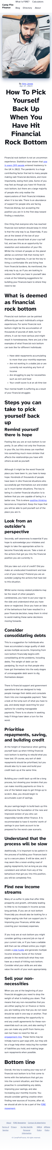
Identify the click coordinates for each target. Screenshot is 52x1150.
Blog (18, 8)
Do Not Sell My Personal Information (27, 1130)
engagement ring (13, 1037)
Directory (27, 8)
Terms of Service (5, 1128)
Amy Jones (27, 84)
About (38, 8)
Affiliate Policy (47, 1128)
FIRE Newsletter (19, 1123)
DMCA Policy (39, 1128)
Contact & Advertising (37, 1123)
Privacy (14, 1127)
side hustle (18, 950)
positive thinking (38, 500)
